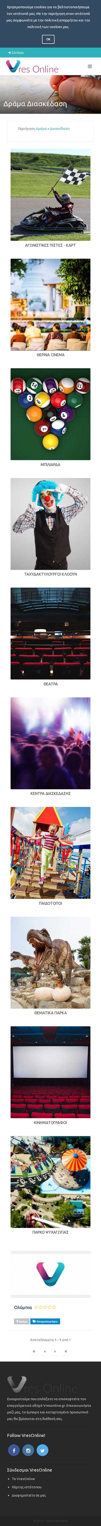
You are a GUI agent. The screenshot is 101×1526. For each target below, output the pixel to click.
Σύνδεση (17, 52)
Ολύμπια (23, 1307)
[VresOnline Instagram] (28, 1450)
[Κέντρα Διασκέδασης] (50, 743)
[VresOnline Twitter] (42, 1450)
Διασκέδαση (60, 129)
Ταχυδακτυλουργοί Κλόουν (50, 574)
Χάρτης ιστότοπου (27, 1487)
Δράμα (41, 129)
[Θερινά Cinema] (50, 304)
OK (48, 39)
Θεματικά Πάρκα (50, 1013)
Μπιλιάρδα (50, 464)
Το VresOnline (23, 1479)
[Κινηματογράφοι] (50, 1072)
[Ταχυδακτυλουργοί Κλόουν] (50, 523)
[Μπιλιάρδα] (50, 414)
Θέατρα (50, 684)
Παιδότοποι (50, 903)
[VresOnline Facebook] (14, 1450)
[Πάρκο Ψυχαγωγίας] (50, 1181)
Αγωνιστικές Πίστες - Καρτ (50, 245)
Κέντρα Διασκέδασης (51, 793)
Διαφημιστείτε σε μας (29, 1495)
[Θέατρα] (50, 633)
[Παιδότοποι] (50, 852)
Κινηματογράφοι (50, 1123)
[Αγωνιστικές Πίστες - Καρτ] (50, 194)
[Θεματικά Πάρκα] (50, 962)
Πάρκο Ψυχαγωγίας (50, 1232)
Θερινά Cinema (51, 355)
